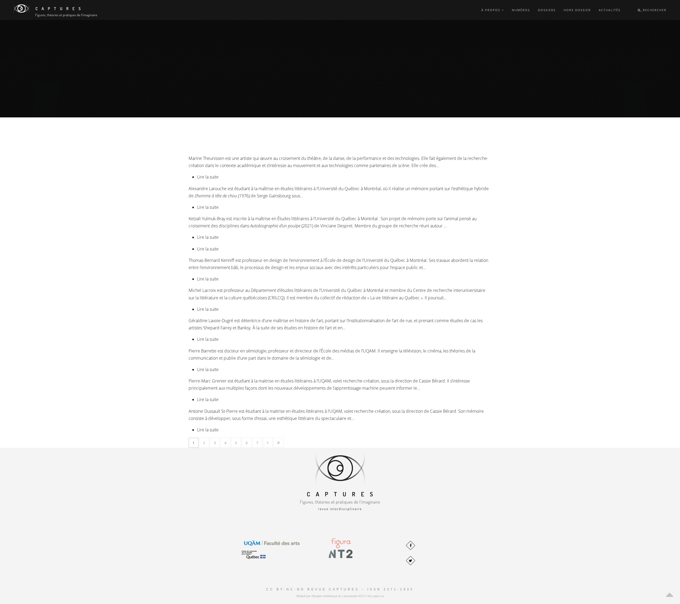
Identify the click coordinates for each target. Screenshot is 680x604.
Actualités (609, 10)
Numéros (521, 10)
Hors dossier (577, 10)
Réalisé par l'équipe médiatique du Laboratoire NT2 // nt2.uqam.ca (340, 596)
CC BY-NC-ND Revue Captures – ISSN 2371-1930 (340, 589)
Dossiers (547, 10)
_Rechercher (653, 10)
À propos (491, 10)
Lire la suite (208, 177)
